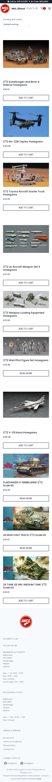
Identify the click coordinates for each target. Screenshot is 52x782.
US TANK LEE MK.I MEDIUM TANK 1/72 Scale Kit (25, 586)
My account (8, 737)
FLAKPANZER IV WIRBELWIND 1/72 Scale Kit (23, 484)
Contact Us (8, 749)
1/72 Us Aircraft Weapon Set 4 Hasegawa (21, 268)
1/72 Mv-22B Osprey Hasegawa (23, 141)
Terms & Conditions (12, 741)
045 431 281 (12, 645)
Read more (26, 373)
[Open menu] (49, 8)
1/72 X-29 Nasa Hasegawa (20, 432)
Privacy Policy (9, 745)
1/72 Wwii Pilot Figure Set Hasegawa (25, 360)
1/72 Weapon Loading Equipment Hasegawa (23, 314)
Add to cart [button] (26, 97)
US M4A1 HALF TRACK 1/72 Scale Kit (24, 535)
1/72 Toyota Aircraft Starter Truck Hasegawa (24, 193)
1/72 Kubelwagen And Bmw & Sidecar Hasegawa (21, 83)
